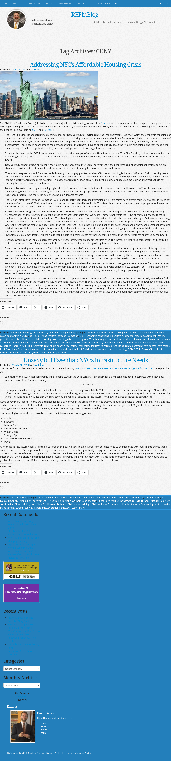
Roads (125, 504)
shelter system (31, 352)
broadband (75, 497)
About (49, 4)
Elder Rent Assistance (121, 335)
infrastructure (127, 500)
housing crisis (65, 339)
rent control (150, 345)
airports (63, 497)
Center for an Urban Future (113, 497)
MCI (47, 342)
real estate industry (89, 345)
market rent (37, 342)
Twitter (44, 723)
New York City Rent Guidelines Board (108, 342)
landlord (117, 339)
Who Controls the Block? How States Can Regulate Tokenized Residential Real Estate (24, 636)
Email (43, 726)
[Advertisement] (82, 34)
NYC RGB (25, 345)
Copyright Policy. (83, 753)
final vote (106, 123)
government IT (41, 500)
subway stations (51, 507)
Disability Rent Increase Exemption (59, 335)
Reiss (121, 345)
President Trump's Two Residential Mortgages (20, 626)
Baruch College (116, 332)
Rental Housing (57, 332)
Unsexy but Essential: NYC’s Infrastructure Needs (85, 360)
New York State (137, 342)
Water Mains (79, 507)
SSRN (35, 129)
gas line (161, 335)
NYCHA (96, 504)
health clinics (57, 500)
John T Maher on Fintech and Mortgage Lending (23, 539)
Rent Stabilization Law (89, 349)
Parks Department (111, 504)
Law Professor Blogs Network (21, 4)
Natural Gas (157, 500)
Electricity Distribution (19, 500)
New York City (40, 332)
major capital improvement (14, 342)
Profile (44, 729)
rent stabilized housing (114, 349)
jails (138, 500)
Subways (66, 507)
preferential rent (40, 345)
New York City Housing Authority (49, 504)
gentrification (7, 339)
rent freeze (164, 345)
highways (70, 500)
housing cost (50, 339)
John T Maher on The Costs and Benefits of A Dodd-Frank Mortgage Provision (24, 554)
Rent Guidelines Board (12, 349)
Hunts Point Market (108, 500)
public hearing (57, 345)
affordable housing (97, 332)
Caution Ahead (90, 497)
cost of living (14, 335)
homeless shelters (86, 500)
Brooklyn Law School (137, 332)
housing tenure (103, 339)
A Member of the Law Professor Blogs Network (124, 22)
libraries (145, 500)
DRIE (82, 335)
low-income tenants (159, 339)
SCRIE (137, 349)
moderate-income (60, 342)
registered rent (109, 345)
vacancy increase (57, 352)
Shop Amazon (84, 4)
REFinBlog (84, 14)
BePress (48, 129)
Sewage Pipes (148, 504)
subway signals (33, 507)
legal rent (128, 339)
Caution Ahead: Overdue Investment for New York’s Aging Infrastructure (113, 368)
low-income (140, 339)
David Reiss (36, 69)
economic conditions (97, 335)
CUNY (25, 335)
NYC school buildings (79, 504)
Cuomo (156, 497)
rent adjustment (134, 345)
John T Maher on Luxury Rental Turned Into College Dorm (22, 524)
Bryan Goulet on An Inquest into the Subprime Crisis (22, 546)
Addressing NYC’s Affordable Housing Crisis (85, 64)
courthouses (136, 497)
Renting (71, 332)
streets (19, 507)
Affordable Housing (21, 332)
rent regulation (49, 349)
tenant (43, 352)
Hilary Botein (22, 339)
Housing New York (84, 339)
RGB (130, 349)
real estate (72, 345)
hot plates (36, 339)
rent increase (32, 349)
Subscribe (104, 4)
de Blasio (35, 335)
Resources (65, 4)
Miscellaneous (18, 497)
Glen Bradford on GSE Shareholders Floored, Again (23, 532)
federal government (145, 335)
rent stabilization (67, 349)
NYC (149, 342)
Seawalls (135, 504)
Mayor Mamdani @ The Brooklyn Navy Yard (20, 619)
